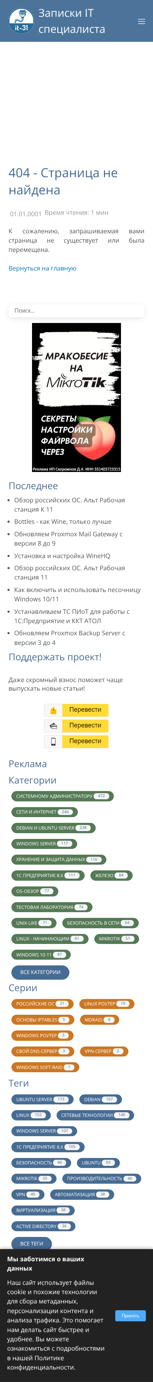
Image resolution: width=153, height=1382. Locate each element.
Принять (130, 1315)
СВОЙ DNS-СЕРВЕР (40, 1051)
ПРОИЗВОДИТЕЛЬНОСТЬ (99, 1178)
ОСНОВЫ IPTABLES (40, 1019)
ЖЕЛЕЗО (109, 875)
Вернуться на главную (42, 268)
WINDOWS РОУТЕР (40, 1035)
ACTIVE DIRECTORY (41, 1226)
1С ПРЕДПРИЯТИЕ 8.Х (45, 1147)
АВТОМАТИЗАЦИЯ (80, 1194)
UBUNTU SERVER (40, 1099)
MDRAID (97, 1019)
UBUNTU (96, 1162)
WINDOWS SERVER (42, 843)
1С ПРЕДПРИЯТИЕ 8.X (45, 875)
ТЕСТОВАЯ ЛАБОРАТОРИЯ (49, 907)
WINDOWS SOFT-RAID (43, 1067)
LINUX (29, 1115)
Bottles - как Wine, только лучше (63, 521)
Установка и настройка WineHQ (62, 556)
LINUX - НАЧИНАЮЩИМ (47, 938)
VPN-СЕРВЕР (102, 1051)
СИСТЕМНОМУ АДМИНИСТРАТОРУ (60, 796)
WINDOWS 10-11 (39, 954)
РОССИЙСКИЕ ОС (40, 1003)
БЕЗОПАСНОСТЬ (39, 1162)
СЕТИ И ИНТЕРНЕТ (42, 812)
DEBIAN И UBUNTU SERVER (51, 828)
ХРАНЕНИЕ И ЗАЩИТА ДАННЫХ (56, 859)
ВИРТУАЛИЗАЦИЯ (40, 1210)
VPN (25, 1194)
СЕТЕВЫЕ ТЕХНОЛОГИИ (93, 1115)
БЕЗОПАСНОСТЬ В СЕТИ (98, 923)
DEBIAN (98, 1099)
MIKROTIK (114, 938)
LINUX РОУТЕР (104, 1003)
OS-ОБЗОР (32, 891)
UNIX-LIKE (31, 923)
